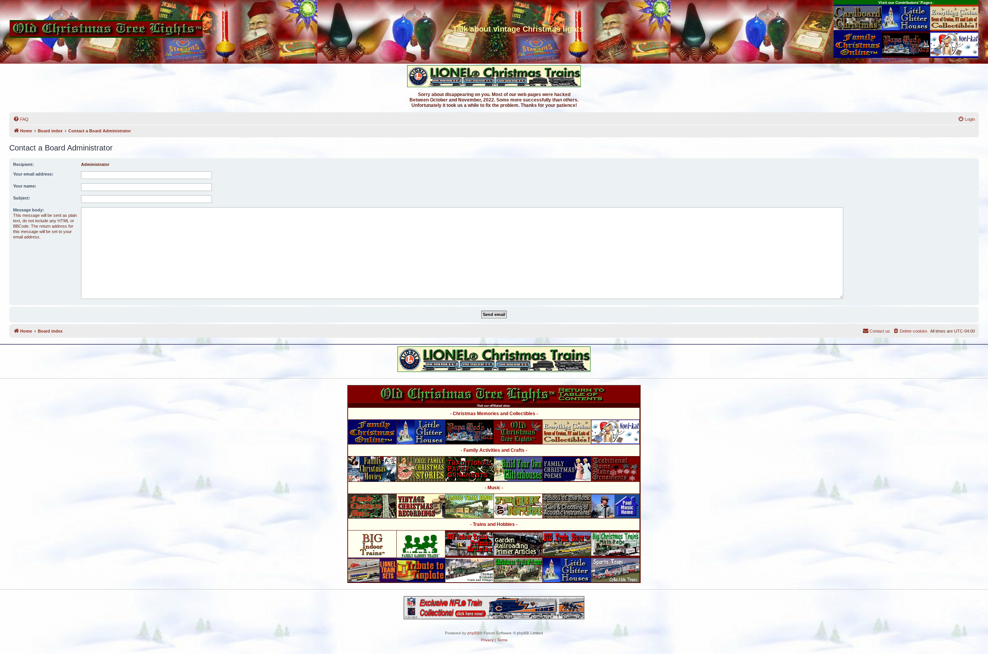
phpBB (473, 633)
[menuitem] (21, 119)
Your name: (24, 186)
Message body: (28, 210)
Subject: (21, 198)
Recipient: (23, 164)
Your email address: (33, 174)
